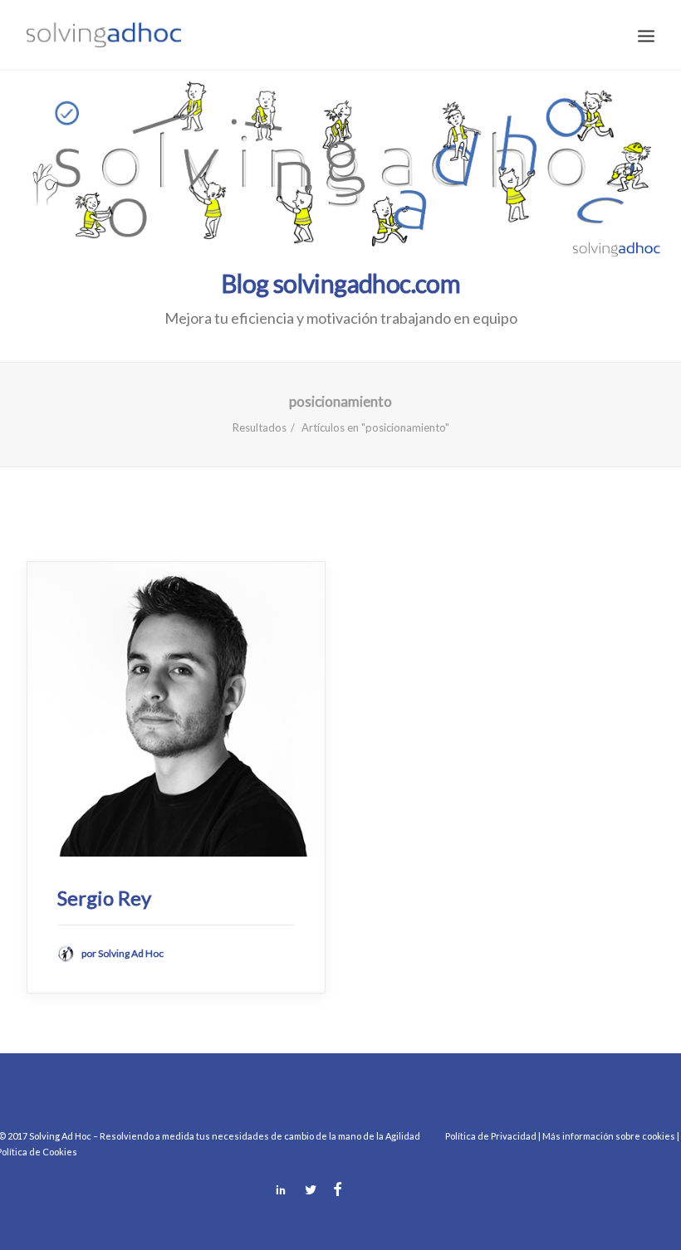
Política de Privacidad (490, 1135)
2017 (17, 1135)
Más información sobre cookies (608, 1135)
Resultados (260, 427)
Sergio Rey (104, 898)
